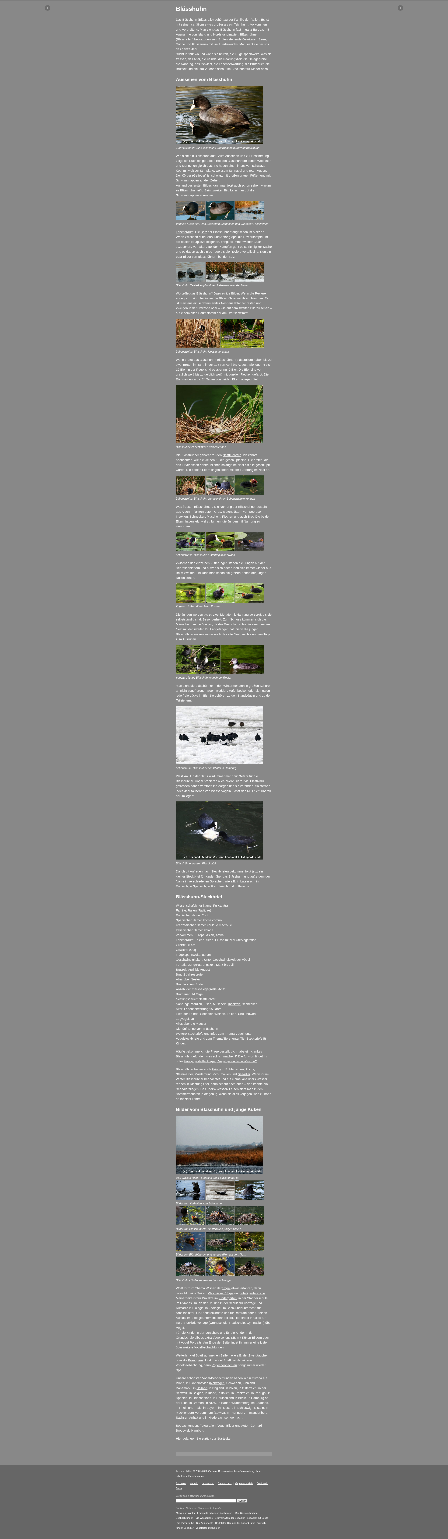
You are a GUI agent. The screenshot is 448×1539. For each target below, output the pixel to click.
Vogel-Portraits (191, 1342)
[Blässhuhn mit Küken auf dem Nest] (190, 1275)
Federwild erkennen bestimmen (215, 1513)
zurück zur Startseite (216, 1438)
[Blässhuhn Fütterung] (190, 550)
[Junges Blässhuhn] (242, 673)
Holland (202, 1388)
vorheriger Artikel (47, 8)
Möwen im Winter (185, 1513)
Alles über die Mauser (191, 1023)
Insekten (234, 1004)
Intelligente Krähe (252, 1293)
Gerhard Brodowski (219, 1471)
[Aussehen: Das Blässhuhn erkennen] (190, 219)
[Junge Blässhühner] (198, 673)
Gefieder (199, 175)
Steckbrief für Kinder (246, 69)
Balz (204, 232)
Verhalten (199, 246)
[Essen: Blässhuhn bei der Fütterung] (249, 1249)
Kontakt (194, 1483)
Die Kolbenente (204, 1523)
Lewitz (219, 1412)
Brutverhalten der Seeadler (230, 1517)
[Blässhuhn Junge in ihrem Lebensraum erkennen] (190, 494)
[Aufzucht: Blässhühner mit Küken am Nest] (220, 1224)
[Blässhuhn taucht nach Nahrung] (249, 1198)
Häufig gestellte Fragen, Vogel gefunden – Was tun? (220, 1061)
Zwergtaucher (258, 1355)
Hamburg (197, 1430)
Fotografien (208, 1425)
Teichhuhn (241, 24)
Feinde (216, 1069)
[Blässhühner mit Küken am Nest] (220, 1249)
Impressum (208, 1483)
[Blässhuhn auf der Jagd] (190, 1198)
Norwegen (217, 1383)
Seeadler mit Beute (257, 1517)
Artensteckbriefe (211, 1313)
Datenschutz (225, 1483)
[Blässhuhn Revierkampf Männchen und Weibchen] (190, 280)
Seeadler (244, 1074)
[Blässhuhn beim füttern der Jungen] (220, 494)
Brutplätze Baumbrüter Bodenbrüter (235, 1523)
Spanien (181, 1398)
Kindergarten (228, 1298)
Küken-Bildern (252, 1337)
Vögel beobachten (224, 1365)
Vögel (226, 1288)
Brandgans (195, 1360)
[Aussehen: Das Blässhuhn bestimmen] (220, 219)
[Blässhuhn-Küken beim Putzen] (190, 601)
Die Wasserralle (204, 1517)
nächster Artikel (400, 8)
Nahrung (226, 507)
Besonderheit (212, 619)
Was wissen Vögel (220, 1293)
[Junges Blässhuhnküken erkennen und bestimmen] (249, 494)
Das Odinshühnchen (246, 1513)
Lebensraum (184, 232)
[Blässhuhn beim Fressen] (220, 550)
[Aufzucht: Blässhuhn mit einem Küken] (190, 1224)
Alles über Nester (188, 979)
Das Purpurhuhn (185, 1523)
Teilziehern (183, 700)
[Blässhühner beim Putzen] (249, 601)
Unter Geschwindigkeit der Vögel (227, 959)
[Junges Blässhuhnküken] (190, 1249)
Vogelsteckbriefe (187, 1038)
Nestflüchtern (232, 455)
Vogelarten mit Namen (208, 1527)
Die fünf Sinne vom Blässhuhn (197, 1028)
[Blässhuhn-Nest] (198, 347)
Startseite (181, 1483)
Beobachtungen (184, 1517)
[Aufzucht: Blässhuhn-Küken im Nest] (249, 1224)
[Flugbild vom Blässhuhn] (220, 1198)
